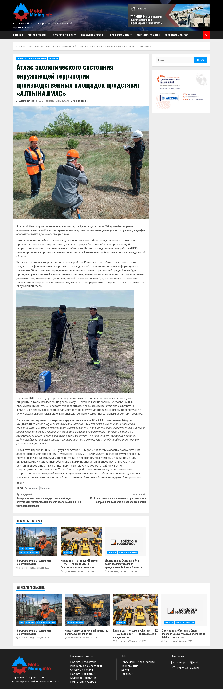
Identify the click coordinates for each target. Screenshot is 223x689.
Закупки (126, 670)
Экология (53, 58)
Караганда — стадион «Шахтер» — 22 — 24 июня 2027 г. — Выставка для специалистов (81, 541)
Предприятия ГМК (63, 35)
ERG (21, 549)
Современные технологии (138, 662)
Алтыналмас (31, 487)
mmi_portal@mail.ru (189, 662)
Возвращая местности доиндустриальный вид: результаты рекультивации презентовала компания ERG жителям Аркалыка (48, 500)
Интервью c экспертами (86, 666)
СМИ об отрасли (37, 35)
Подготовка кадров (176, 35)
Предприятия (129, 666)
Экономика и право (92, 35)
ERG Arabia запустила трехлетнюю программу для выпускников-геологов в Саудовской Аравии (117, 498)
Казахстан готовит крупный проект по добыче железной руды (87, 610)
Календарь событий (148, 35)
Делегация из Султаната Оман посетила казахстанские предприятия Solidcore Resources (125, 541)
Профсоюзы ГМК (119, 35)
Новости (21, 58)
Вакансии (127, 674)
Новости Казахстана (83, 662)
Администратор (28, 101)
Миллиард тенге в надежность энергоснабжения (36, 541)
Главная (18, 35)
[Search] (206, 35)
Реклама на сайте (188, 668)
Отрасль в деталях (82, 670)
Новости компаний (37, 58)
